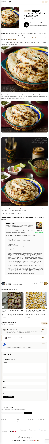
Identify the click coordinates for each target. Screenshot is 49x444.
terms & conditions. (19, 416)
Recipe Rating (6, 359)
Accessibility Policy (31, 421)
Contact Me (41, 419)
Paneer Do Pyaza (39, 38)
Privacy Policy (30, 419)
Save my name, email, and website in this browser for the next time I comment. (17, 394)
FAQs (17, 421)
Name (4, 375)
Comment (5, 362)
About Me (3, 419)
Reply (43, 337)
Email (4, 381)
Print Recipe (36, 10)
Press (17, 419)
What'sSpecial (26, 25)
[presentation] (3, 307)
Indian (25, 7)
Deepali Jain (10, 337)
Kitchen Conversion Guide (7, 421)
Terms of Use (41, 421)
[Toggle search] (43, 2)
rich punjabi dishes (11, 39)
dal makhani (31, 38)
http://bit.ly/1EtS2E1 (29, 347)
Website (4, 387)
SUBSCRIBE (28, 412)
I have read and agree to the (13, 416)
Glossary (3, 423)
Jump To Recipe (27, 10)
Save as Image (39, 232)
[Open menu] (46, 2)
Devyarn (37, 440)
